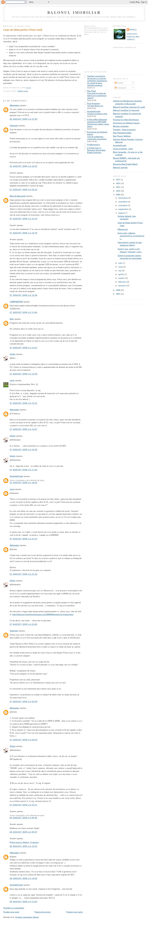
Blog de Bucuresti (18, 196)
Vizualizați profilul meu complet (133, 36)
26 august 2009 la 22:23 (23, 166)
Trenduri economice (96, 76)
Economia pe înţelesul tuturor (126, 123)
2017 (118, 180)
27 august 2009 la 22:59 (23, 740)
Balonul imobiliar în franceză (126, 110)
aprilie (121, 274)
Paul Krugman (93, 103)
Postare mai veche (74, 912)
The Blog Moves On (95, 106)
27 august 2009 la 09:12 (23, 190)
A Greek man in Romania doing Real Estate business (96, 150)
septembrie (123, 209)
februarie (122, 282)
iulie (120, 263)
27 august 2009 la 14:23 (23, 348)
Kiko (12, 319)
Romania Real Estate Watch (125, 164)
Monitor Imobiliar (121, 126)
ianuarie (122, 286)
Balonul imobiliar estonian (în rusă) (129, 107)
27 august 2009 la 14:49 (23, 374)
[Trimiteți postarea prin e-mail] (31, 88)
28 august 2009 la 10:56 (23, 878)
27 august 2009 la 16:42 (23, 450)
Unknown (14, 126)
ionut (12, 489)
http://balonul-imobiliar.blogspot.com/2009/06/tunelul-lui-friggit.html (42, 614)
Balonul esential (120, 167)
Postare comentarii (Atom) (27, 917)
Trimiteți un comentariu (13, 908)
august (121, 213)
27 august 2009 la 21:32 (23, 574)
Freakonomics (93, 145)
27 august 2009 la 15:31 (23, 403)
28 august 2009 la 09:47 (23, 832)
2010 (118, 191)
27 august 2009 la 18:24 (23, 483)
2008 (118, 290)
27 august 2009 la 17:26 (23, 470)
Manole (133, 29)
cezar (12, 380)
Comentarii (121, 88)
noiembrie (123, 202)
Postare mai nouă (11, 912)
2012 (118, 183)
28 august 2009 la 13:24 (23, 902)
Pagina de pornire (43, 912)
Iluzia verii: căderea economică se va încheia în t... (131, 236)
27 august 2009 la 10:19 (23, 219)
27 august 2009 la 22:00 (23, 624)
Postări (119, 83)
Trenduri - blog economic (124, 130)
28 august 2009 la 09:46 (23, 818)
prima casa (22, 91)
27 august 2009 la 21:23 (23, 539)
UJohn (12, 354)
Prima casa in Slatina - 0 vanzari (24, 842)
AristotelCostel (16, 476)
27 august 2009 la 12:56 (23, 295)
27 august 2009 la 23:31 (23, 805)
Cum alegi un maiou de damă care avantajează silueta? (96, 95)
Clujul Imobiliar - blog (123, 149)
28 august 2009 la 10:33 (23, 846)
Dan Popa (91, 91)
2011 (118, 187)
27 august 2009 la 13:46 (23, 312)
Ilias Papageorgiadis (122, 133)
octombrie (123, 205)
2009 (118, 195)
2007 (118, 294)
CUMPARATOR (16, 302)
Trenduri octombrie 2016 (97, 114)
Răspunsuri (123, 229)
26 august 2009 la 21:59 (23, 119)
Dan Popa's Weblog (122, 136)
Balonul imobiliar (74, 12)
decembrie (123, 198)
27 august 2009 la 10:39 (23, 233)
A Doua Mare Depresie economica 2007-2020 (97, 120)
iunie (120, 267)
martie (121, 278)
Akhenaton (14, 105)
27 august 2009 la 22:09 (23, 702)
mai (120, 271)
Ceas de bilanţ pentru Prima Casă (22, 29)
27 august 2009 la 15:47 (23, 429)
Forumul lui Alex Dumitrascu (126, 120)
